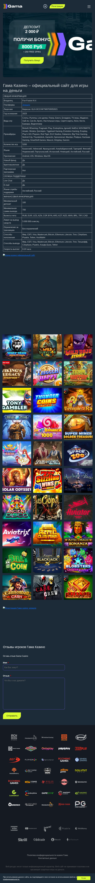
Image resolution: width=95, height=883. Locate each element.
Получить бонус (32, 60)
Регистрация (57, 6)
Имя (5, 663)
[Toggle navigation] (88, 6)
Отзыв (6, 676)
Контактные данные (47, 858)
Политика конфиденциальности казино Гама (47, 855)
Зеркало (26, 105)
